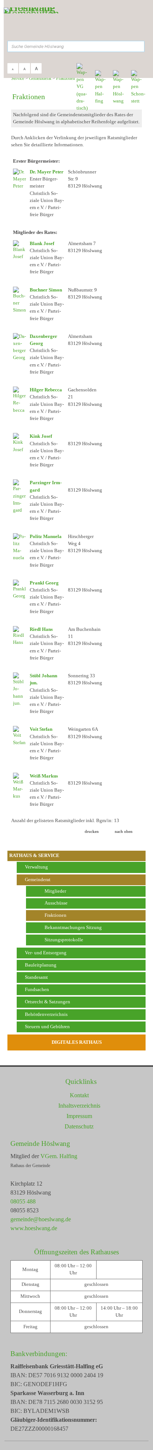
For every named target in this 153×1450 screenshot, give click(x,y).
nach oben (124, 832)
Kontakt (79, 1095)
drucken (92, 832)
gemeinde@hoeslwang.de (40, 1219)
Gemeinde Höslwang (40, 1143)
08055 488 (23, 1201)
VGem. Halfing (58, 1156)
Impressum (79, 1116)
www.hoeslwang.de (33, 1228)
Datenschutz (79, 1126)
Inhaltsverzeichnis (79, 1105)
